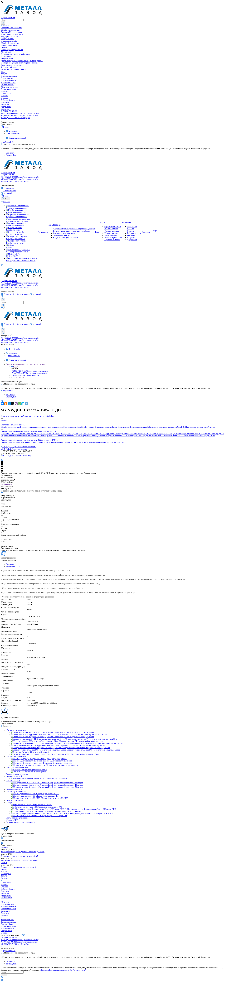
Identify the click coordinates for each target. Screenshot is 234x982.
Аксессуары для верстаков (52, 427)
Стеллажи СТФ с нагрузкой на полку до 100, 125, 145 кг (64, 434)
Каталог (4, 869)
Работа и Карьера (8, 889)
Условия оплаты (7, 904)
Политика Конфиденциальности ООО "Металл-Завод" (63, 970)
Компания (5, 878)
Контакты (5, 891)
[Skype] (22, 403)
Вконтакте (10, 153)
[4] (117, 469)
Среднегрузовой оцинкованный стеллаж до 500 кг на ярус (61, 442)
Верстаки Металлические (30, 427)
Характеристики (13, 566)
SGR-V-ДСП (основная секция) (14, 449)
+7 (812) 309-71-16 (15, 118)
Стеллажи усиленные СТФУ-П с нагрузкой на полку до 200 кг (155, 434)
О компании (6, 882)
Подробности (6, 484)
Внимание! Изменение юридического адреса (19, 860)
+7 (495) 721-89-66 (9, 111)
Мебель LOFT (180, 427)
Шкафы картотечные (138, 427)
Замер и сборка (7, 924)
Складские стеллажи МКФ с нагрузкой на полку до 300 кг (129, 436)
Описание (10, 564)
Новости (4, 847)
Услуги (4, 876)
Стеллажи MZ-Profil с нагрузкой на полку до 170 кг (193, 436)
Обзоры (4, 933)
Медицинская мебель (72, 427)
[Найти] (3, 22)
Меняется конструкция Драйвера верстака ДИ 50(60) (23, 852)
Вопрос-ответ (6, 931)
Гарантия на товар (8, 909)
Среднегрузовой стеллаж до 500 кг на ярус (19, 442)
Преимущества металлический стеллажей (18, 867)
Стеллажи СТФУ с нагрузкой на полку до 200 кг (108, 434)
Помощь (4, 915)
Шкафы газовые (87, 427)
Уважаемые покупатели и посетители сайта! (19, 856)
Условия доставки (8, 906)
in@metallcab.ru (8, 18)
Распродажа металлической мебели (200, 427)
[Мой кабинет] (2, 297)
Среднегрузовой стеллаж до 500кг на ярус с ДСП (105, 442)
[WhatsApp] (19, 403)
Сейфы (150, 427)
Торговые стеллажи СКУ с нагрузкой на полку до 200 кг (81, 436)
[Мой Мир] (9, 403)
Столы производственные (164, 427)
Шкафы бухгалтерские (120, 427)
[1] (117, 462)
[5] (117, 471)
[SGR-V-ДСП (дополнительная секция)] (16, 455)
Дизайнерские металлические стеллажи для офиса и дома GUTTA (30, 436)
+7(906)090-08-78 (19, 115)
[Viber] (16, 403)
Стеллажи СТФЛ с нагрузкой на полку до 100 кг (21, 434)
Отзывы (4, 887)
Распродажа (6, 874)
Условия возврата (8, 928)
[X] (12, 403)
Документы (6, 896)
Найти (4, 975)
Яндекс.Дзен (11, 155)
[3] (117, 466)
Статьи (4, 863)
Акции (4, 871)
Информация (6, 898)
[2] (117, 464)
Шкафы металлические (10, 427)
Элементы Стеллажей (163, 436)
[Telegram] (26, 403)
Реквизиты (5, 911)
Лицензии (5, 893)
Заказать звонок (17, 377)
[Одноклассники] (5, 403)
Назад (15, 367)
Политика (5, 913)
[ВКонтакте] (2, 403)
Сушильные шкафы (102, 427)
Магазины (5, 902)
